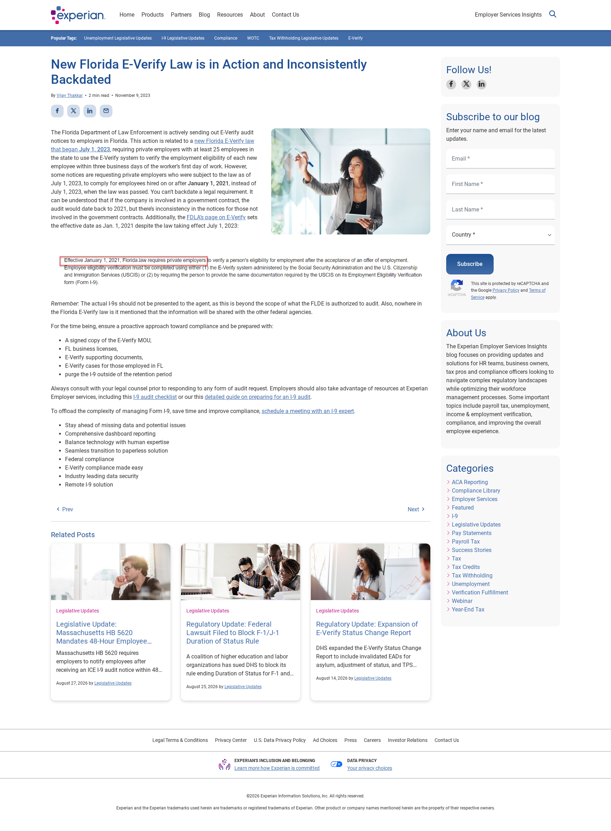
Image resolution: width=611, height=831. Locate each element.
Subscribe (470, 264)
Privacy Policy (506, 290)
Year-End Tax (468, 609)
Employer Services (474, 499)
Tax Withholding (472, 575)
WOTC (253, 38)
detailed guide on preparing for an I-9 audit (257, 397)
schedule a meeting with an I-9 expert (308, 411)
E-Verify (355, 38)
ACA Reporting (470, 482)
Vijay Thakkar (70, 95)
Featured (463, 507)
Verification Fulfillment (480, 592)
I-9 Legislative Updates (183, 38)
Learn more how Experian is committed (277, 768)
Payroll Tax (466, 541)
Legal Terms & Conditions (180, 740)
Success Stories (471, 550)
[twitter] (73, 111)
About (257, 14)
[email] (106, 111)
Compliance (225, 38)
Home (127, 14)
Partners (181, 14)
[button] (552, 15)
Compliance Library (476, 490)
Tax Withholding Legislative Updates (303, 38)
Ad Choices (325, 740)
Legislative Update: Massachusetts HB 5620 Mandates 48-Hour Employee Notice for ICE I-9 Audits (101, 637)
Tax (456, 558)
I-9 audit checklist (155, 397)
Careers (372, 740)
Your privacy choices (369, 768)
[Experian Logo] (78, 15)
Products (152, 14)
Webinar (462, 601)
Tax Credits (466, 567)
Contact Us (285, 14)
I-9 (455, 516)
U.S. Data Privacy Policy (280, 740)
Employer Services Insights (508, 14)
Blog (204, 14)
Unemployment (471, 584)
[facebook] (57, 111)
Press (350, 740)
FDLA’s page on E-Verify (216, 217)
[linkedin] (89, 111)
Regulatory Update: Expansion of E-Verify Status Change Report (367, 628)
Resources (230, 14)
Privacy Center (231, 740)
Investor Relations (407, 740)
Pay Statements (471, 533)
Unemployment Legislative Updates (118, 38)
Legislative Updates (77, 611)
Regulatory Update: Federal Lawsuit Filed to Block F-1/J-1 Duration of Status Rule (232, 632)
